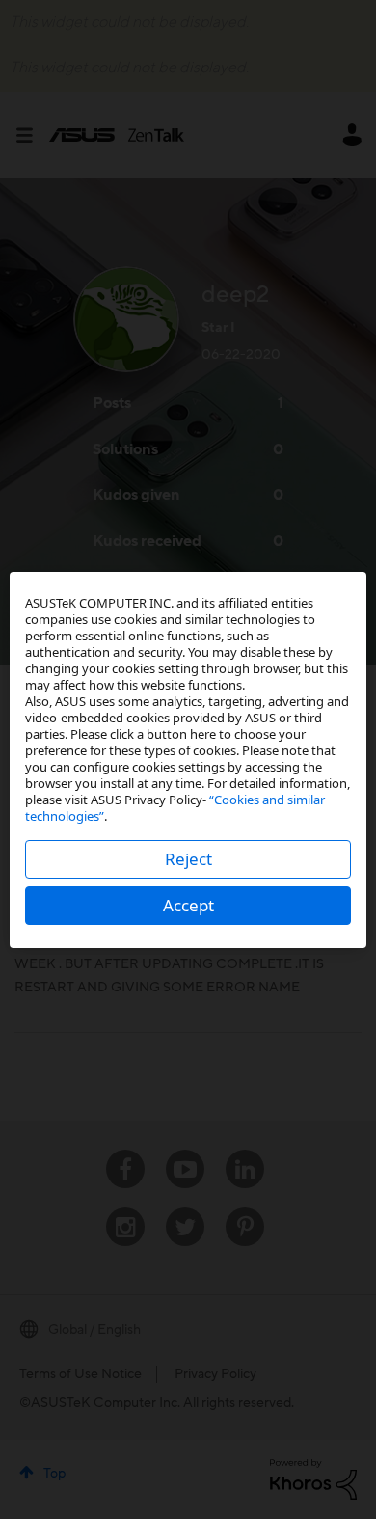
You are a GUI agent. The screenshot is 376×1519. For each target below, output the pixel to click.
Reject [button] (188, 859)
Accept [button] (188, 905)
